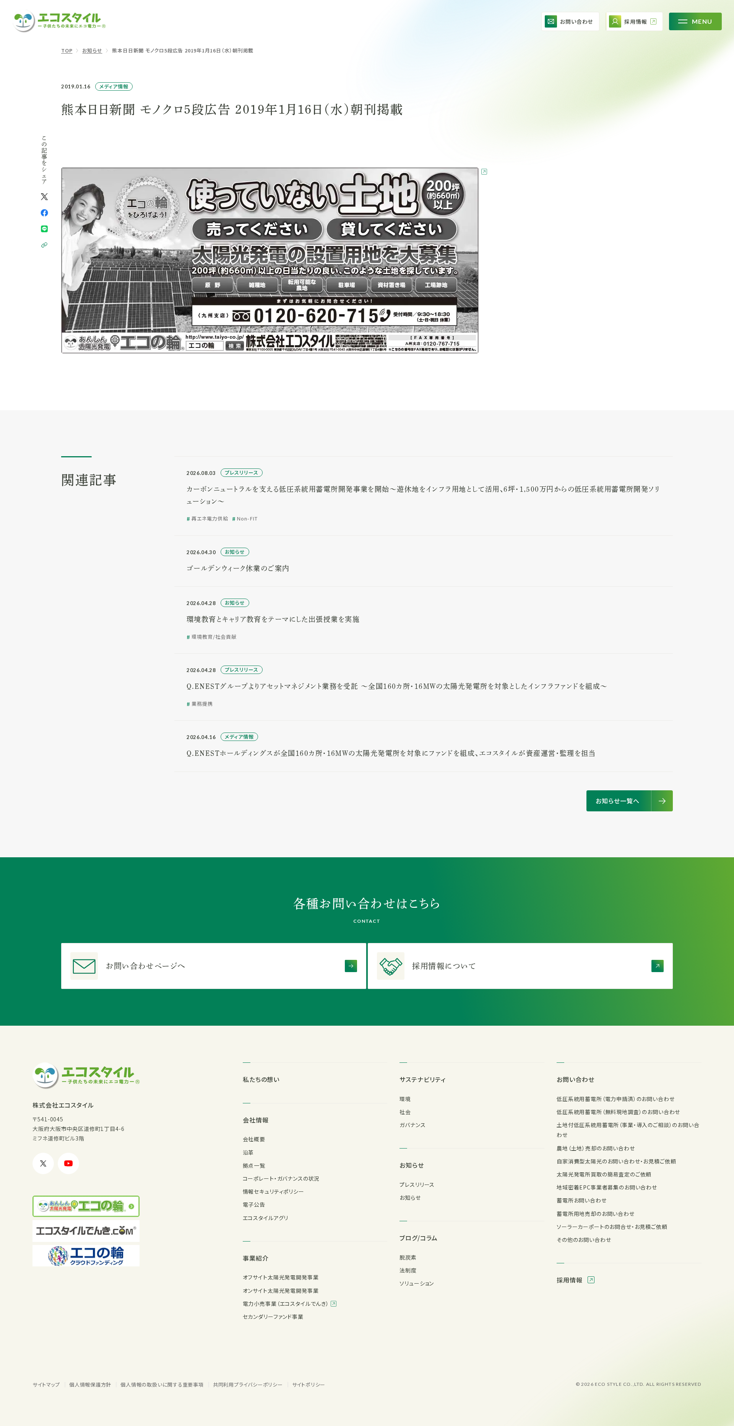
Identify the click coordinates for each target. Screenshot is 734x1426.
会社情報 (256, 1119)
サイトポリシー (308, 1384)
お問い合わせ (575, 1079)
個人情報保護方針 (90, 1384)
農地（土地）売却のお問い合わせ (596, 1148)
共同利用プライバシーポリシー (248, 1384)
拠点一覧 (254, 1165)
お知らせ (92, 50)
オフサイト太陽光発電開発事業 (281, 1277)
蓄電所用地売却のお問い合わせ (596, 1213)
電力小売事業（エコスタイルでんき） (287, 1303)
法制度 (408, 1270)
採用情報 (571, 1279)
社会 (405, 1112)
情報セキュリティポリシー (273, 1191)
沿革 (248, 1152)
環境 (405, 1099)
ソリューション (416, 1283)
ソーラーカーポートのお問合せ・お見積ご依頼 (612, 1226)
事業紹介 (256, 1258)
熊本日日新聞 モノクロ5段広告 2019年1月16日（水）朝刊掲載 (182, 50)
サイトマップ (46, 1384)
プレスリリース (417, 1184)
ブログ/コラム (418, 1237)
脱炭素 (408, 1257)
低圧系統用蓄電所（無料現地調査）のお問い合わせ (618, 1112)
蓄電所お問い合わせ (582, 1200)
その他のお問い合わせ (584, 1239)
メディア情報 (113, 86)
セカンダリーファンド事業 (273, 1316)
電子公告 (254, 1204)
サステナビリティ (422, 1079)
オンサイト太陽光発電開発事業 (281, 1290)
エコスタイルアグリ (266, 1218)
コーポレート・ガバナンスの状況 (281, 1178)
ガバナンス (412, 1125)
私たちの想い (261, 1079)
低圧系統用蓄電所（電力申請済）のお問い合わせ (615, 1099)
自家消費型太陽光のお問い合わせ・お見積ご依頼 (616, 1161)
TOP (66, 50)
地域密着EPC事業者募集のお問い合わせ (607, 1187)
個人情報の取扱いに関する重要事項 (161, 1384)
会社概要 (254, 1139)
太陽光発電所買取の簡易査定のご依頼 (604, 1174)
